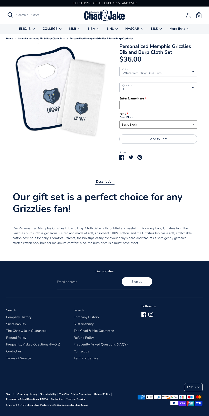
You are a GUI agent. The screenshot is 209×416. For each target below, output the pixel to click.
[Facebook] (143, 314)
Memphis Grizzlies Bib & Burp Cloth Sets (41, 38)
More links (177, 28)
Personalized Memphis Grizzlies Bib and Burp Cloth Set (101, 38)
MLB (73, 28)
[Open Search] (10, 15)
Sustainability (16, 324)
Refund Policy (16, 337)
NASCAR (132, 28)
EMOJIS (25, 28)
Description (104, 181)
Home (9, 38)
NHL (111, 28)
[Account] (188, 15)
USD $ (191, 387)
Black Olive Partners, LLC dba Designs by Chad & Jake (57, 405)
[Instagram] (150, 314)
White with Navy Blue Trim (142, 73)
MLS (155, 28)
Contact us (14, 351)
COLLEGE (50, 28)
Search (11, 310)
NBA (92, 28)
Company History (18, 317)
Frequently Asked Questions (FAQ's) (33, 344)
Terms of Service (18, 358)
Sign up (136, 281)
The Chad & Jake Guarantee (26, 331)
